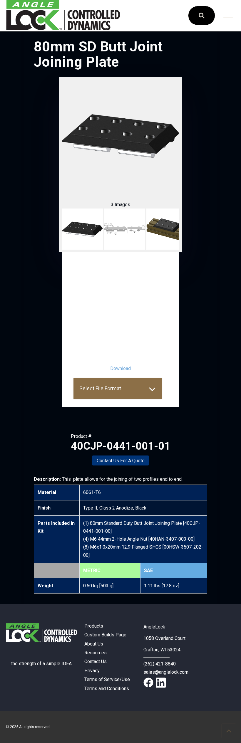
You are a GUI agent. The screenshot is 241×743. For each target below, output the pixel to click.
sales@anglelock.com (165, 672)
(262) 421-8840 (159, 664)
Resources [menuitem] (95, 652)
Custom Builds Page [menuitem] (105, 635)
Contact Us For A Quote (121, 460)
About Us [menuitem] (93, 644)
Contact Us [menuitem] (95, 661)
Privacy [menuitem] (92, 670)
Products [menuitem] (93, 626)
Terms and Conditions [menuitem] (106, 688)
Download (120, 368)
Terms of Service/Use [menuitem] (107, 679)
